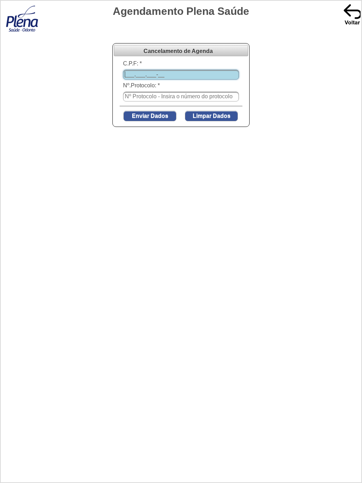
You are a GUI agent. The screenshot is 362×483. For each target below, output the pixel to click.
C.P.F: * (132, 63)
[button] (149, 116)
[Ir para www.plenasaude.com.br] (22, 32)
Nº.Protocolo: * (141, 85)
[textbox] (181, 75)
